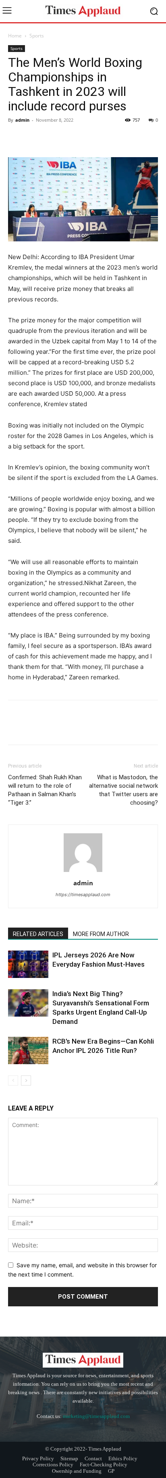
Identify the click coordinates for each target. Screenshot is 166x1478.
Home (15, 35)
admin (22, 120)
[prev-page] (13, 1080)
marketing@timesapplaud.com (96, 1416)
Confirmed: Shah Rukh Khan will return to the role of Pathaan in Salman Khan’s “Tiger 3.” (45, 790)
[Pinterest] (53, 138)
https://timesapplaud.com (83, 894)
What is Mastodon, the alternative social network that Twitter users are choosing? (123, 790)
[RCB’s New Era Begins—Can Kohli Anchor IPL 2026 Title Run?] (28, 1051)
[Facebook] (16, 138)
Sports (36, 35)
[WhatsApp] (72, 138)
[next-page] (26, 1080)
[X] (35, 138)
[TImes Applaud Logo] (83, 11)
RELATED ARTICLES (38, 934)
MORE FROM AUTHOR (101, 934)
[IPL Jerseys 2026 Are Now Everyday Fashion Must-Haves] (28, 964)
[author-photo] (83, 871)
